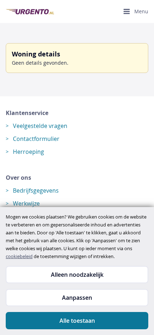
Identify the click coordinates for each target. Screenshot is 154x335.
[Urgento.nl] (30, 11)
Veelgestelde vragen (40, 126)
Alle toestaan (77, 321)
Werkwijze (26, 203)
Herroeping (28, 152)
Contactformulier (36, 139)
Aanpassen (77, 298)
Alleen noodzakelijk (77, 275)
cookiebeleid (19, 256)
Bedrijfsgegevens (36, 190)
